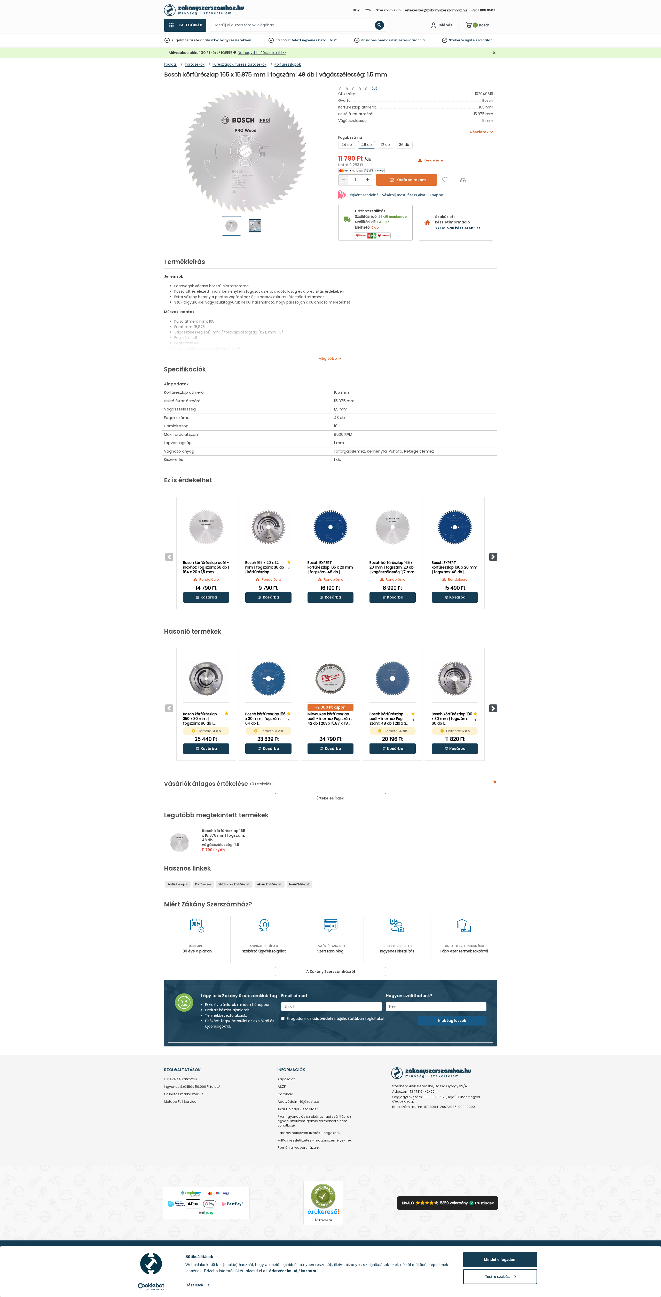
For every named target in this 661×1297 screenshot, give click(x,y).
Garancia (285, 1094)
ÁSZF (282, 1087)
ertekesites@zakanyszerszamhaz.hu (436, 10)
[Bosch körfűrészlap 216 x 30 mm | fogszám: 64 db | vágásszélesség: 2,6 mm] (268, 678)
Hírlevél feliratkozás (180, 1079)
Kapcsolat (286, 1079)
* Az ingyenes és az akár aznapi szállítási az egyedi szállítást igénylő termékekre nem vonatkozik (314, 1121)
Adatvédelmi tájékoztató (298, 1102)
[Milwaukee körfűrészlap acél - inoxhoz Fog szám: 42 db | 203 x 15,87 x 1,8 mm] (331, 678)
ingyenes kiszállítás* (319, 40)
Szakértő (456, 40)
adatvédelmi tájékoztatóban (338, 1018)
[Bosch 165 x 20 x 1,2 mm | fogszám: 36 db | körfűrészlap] (268, 527)
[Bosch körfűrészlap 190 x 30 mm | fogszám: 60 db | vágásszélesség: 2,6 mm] (455, 678)
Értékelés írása (330, 798)
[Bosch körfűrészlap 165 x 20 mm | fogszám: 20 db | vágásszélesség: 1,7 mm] (392, 527)
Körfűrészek (203, 884)
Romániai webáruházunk (299, 1148)
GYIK (368, 10)
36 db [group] (404, 144)
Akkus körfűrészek (269, 884)
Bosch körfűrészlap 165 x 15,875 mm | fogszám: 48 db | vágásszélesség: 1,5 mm (223, 840)
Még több (327, 358)
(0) (374, 88)
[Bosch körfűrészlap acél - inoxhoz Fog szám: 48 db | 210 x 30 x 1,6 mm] (392, 678)
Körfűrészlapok (178, 884)
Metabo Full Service (180, 1102)
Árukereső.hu (323, 1220)
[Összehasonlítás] (463, 179)
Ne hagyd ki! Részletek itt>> (262, 52)
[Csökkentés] (343, 180)
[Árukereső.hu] (323, 1196)
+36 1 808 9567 (483, 10)
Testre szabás (497, 1276)
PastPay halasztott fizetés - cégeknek (309, 1133)
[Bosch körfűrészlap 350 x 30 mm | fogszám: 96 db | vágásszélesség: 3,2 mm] (206, 678)
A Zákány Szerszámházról (330, 971)
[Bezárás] (494, 53)
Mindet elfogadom (500, 1259)
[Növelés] (367, 180)
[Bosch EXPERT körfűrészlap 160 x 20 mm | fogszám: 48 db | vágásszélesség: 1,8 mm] (455, 527)
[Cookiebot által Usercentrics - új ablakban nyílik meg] (151, 1287)
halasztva (210, 40)
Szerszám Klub (388, 10)
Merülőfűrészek (299, 884)
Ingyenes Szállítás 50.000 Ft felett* (192, 1087)
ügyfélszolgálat (478, 40)
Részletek (194, 1285)
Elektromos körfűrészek (234, 884)
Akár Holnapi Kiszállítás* (298, 1109)
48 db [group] (366, 144)
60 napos (369, 40)
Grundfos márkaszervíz (183, 1094)
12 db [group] (385, 144)
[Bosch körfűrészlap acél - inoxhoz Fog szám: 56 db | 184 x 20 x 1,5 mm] (206, 527)
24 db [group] (347, 144)
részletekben (240, 40)
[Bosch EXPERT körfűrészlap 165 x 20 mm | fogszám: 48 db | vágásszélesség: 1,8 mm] (331, 527)
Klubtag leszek (452, 1020)
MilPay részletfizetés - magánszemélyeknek (315, 1140)
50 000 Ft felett (288, 40)
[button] (493, 557)
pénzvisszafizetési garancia (401, 40)
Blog (356, 10)
